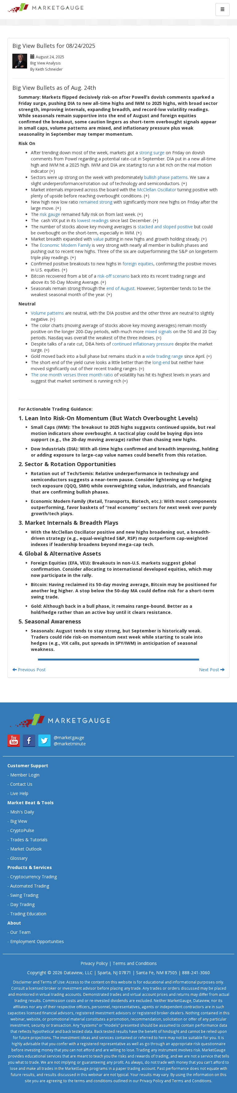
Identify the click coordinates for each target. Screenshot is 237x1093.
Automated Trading (29, 886)
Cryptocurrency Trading (33, 877)
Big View (18, 821)
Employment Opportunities (37, 941)
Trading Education (28, 914)
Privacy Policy (94, 963)
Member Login (25, 775)
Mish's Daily (22, 812)
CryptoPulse (22, 830)
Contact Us (21, 784)
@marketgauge (69, 737)
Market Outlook (26, 849)
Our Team (20, 932)
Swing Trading (24, 895)
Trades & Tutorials (29, 840)
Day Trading (22, 904)
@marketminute (70, 744)
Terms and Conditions (135, 963)
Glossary (18, 858)
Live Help (19, 793)
